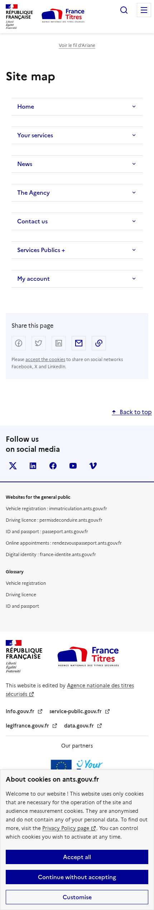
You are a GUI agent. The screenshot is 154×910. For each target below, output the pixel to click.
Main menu (144, 10)
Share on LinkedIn (59, 343)
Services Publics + (41, 250)
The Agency (33, 192)
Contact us (32, 221)
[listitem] (13, 466)
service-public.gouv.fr (75, 711)
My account (33, 278)
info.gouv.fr (20, 711)
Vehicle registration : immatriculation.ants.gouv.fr (56, 508)
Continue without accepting (77, 877)
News (24, 164)
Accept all (77, 857)
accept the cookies (45, 359)
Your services (35, 135)
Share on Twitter (39, 343)
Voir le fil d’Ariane (77, 45)
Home (25, 106)
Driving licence (21, 594)
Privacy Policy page (65, 828)
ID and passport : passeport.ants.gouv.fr (47, 531)
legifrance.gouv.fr (27, 725)
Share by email (79, 343)
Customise (77, 897)
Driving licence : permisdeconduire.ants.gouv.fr (54, 520)
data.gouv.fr (79, 725)
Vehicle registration (26, 583)
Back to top (136, 412)
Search (124, 10)
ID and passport (22, 606)
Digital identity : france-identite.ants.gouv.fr (51, 554)
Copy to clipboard (99, 343)
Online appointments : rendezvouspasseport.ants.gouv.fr (64, 543)
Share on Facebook (18, 343)
